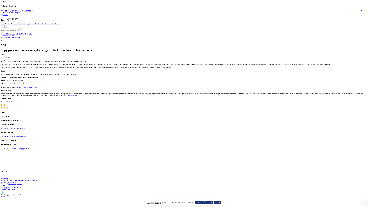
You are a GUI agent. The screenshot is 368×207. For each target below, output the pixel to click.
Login (4, 1)
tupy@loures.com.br (19, 128)
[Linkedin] (2, 193)
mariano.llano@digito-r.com (20, 149)
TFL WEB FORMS (7, 11)
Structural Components (8, 34)
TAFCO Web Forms (19, 11)
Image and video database (8, 37)
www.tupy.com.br (72, 95)
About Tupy (4, 24)
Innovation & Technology (21, 24)
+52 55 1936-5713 (6, 149)
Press (43, 24)
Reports (11, 36)
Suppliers (48, 24)
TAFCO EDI (30, 11)
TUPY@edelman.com (14, 102)
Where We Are (55, 24)
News (18, 37)
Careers (40, 24)
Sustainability (33, 24)
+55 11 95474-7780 (7, 128)
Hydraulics (28, 34)
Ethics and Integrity (14, 13)
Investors (5, 15)
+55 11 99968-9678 (7, 136)
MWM (23, 34)
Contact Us (4, 13)
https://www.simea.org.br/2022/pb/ (27, 87)
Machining (18, 34)
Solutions (11, 24)
